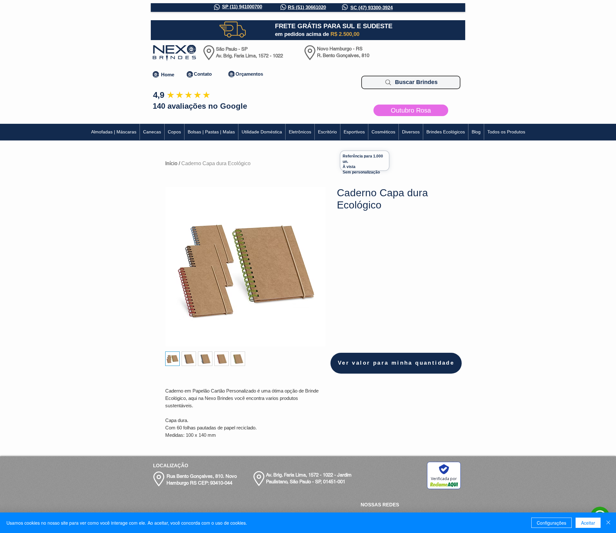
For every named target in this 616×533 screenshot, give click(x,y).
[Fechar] (608, 523)
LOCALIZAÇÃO (170, 465)
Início (171, 163)
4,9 (158, 95)
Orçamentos (249, 74)
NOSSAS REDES (380, 504)
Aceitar (588, 523)
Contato (203, 74)
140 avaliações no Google (200, 106)
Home (167, 74)
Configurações (551, 523)
